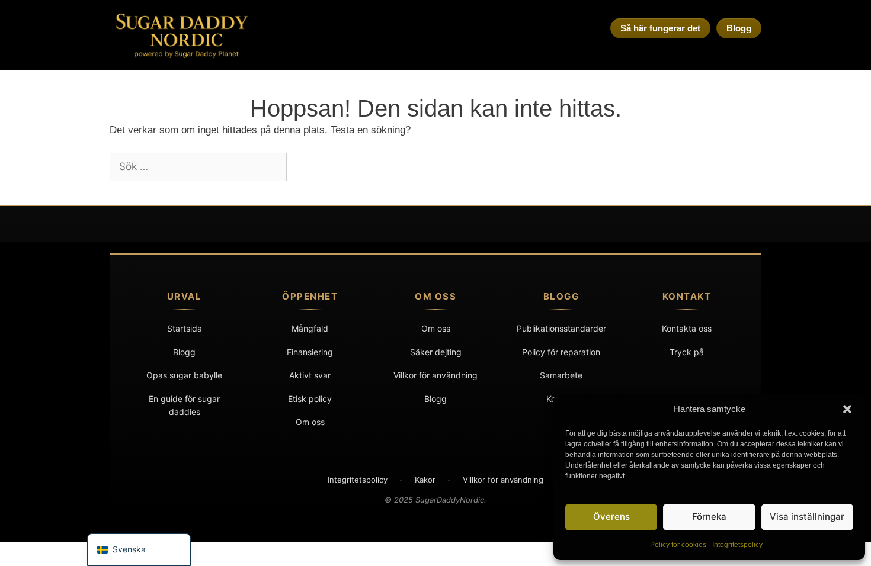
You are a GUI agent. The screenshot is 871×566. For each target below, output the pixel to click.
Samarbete (561, 375)
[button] (847, 409)
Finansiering (310, 352)
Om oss (310, 422)
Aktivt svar (310, 375)
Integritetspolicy (737, 545)
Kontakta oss (687, 328)
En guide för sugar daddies (184, 405)
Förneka (709, 516)
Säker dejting (436, 352)
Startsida (184, 328)
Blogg (738, 28)
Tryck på (687, 352)
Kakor (425, 479)
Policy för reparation (561, 352)
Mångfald (310, 328)
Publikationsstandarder (561, 328)
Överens (611, 516)
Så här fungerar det (660, 28)
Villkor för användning (435, 375)
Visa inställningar (807, 516)
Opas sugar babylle (184, 375)
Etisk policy (310, 399)
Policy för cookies (678, 545)
